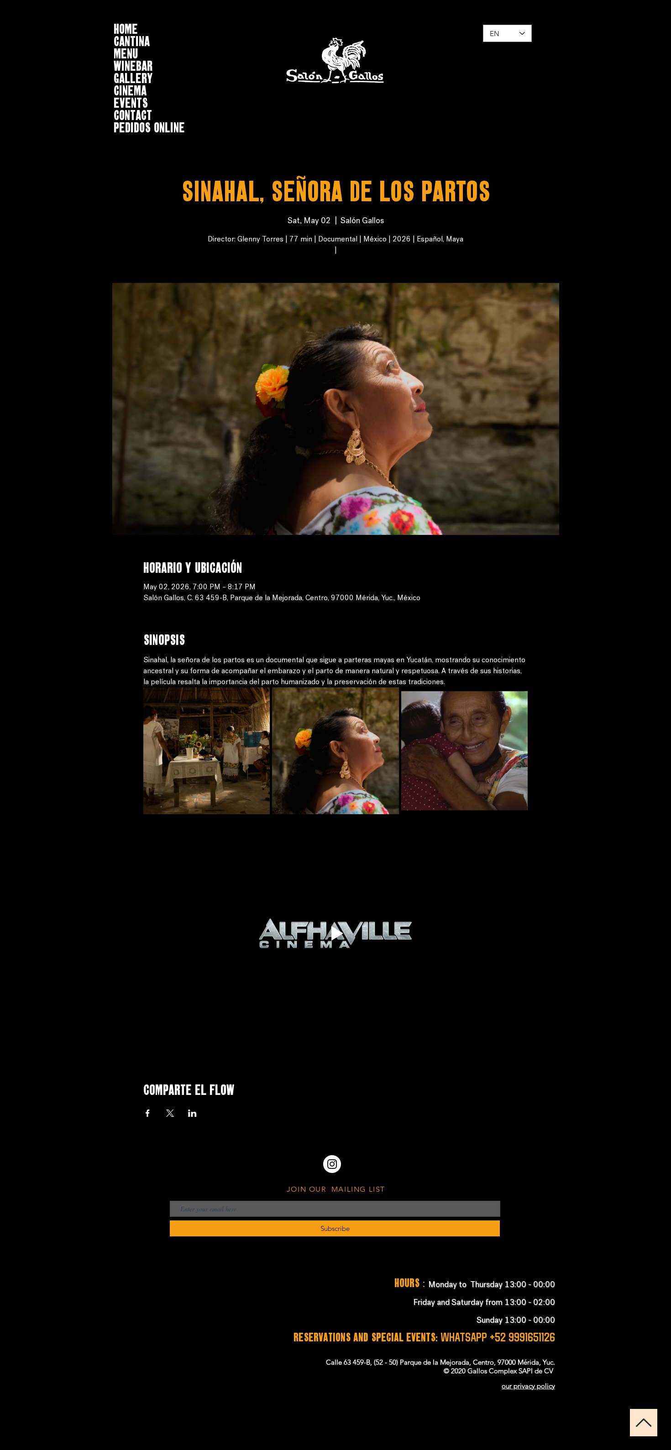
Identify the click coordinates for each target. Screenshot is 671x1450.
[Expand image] (206, 750)
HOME (126, 27)
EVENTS (131, 101)
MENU (126, 52)
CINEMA (130, 89)
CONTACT (133, 114)
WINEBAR (133, 64)
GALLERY (133, 77)
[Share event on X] (170, 1113)
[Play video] (335, 933)
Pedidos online (149, 126)
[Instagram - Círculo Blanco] (332, 1164)
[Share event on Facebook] (147, 1113)
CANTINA (132, 40)
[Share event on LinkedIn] (192, 1113)
